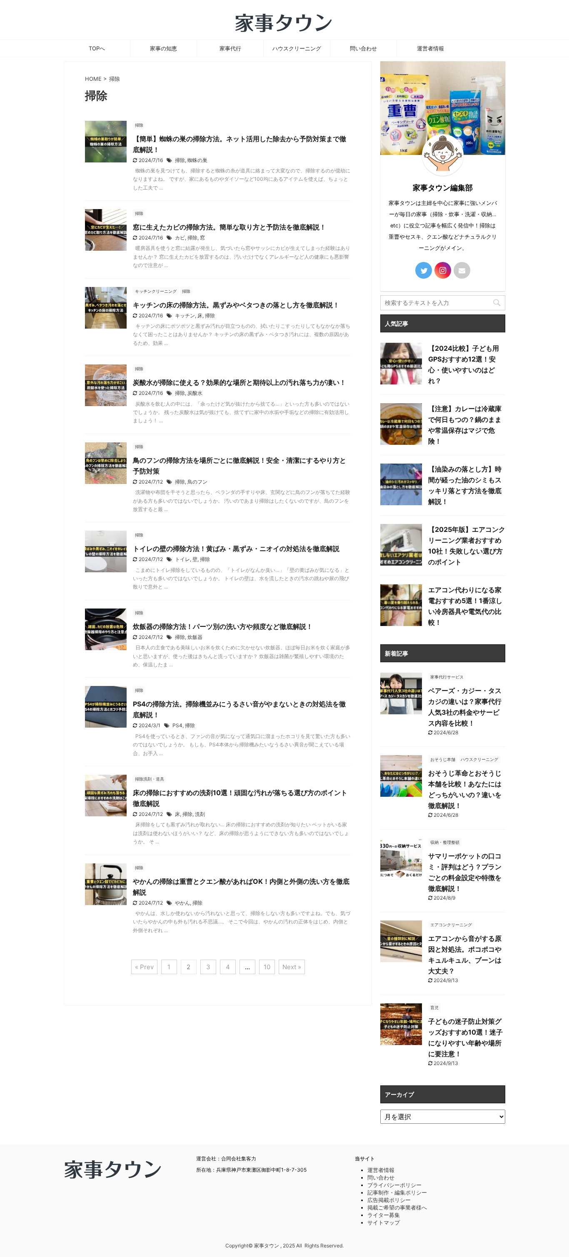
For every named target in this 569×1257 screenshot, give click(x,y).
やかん (182, 903)
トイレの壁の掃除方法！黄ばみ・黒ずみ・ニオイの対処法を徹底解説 (236, 548)
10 (267, 967)
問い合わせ (363, 48)
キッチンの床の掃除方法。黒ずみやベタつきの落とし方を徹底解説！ (236, 305)
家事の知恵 (163, 48)
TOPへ (97, 48)
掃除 (180, 160)
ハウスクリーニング (296, 48)
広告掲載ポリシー (389, 1200)
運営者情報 (430, 48)
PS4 (177, 725)
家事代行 (230, 48)
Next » (291, 967)
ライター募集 (383, 1215)
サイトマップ (383, 1222)
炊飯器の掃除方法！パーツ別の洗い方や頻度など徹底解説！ (223, 626)
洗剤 (200, 814)
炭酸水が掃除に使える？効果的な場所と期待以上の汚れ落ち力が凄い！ (239, 382)
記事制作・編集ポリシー (397, 1192)
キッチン (185, 315)
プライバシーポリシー (394, 1185)
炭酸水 (194, 393)
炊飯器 (194, 637)
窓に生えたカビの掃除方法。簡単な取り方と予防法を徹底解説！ (229, 227)
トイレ (182, 559)
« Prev (144, 967)
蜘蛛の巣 (197, 160)
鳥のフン (197, 482)
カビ (180, 237)
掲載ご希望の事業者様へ (397, 1207)
